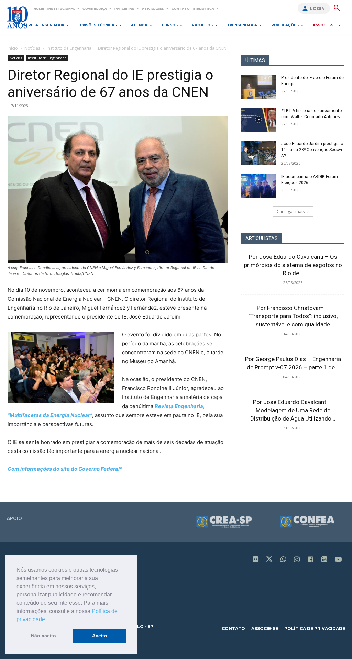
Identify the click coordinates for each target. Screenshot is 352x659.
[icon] (256, 560)
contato (233, 628)
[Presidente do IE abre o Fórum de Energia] (258, 87)
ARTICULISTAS (261, 238)
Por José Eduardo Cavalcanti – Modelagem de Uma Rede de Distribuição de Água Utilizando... (293, 410)
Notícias (32, 48)
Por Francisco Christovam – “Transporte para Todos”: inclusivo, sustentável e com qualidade (293, 316)
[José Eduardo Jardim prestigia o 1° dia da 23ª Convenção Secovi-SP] (258, 153)
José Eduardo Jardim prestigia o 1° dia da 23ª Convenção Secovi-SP (312, 149)
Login (317, 8)
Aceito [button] (99, 635)
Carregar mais (291, 211)
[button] (47, 620)
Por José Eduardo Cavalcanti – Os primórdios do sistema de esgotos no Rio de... (293, 265)
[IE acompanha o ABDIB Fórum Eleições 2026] (258, 186)
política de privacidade (314, 628)
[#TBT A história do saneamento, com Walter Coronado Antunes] (258, 120)
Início (13, 48)
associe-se (264, 628)
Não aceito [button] (43, 635)
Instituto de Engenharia (69, 48)
